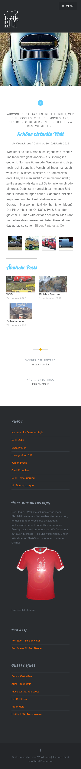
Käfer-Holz (17, 706)
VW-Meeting (44, 126)
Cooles (26, 118)
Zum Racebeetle (21, 683)
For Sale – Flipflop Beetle (26, 648)
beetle (50, 114)
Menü (69, 6)
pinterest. (12, 188)
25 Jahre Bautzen (49, 294)
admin (36, 143)
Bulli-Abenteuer (15, 321)
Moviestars (59, 118)
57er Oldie (17, 439)
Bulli (62, 114)
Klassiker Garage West (25, 691)
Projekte (58, 122)
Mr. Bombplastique (22, 485)
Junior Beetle (19, 462)
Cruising (41, 118)
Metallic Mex (18, 447)
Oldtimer (16, 122)
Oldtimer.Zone (37, 122)
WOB (9, 294)
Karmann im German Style (27, 432)
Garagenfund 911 (21, 455)
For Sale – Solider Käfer (25, 640)
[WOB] (20, 284)
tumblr (63, 183)
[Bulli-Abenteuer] (20, 311)
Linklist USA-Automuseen (26, 714)
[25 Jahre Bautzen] (53, 284)
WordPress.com (43, 761)
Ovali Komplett (20, 470)
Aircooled (15, 114)
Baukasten (34, 114)
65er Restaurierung (23, 477)
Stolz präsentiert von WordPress (31, 756)
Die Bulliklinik (19, 699)
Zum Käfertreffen (21, 676)
